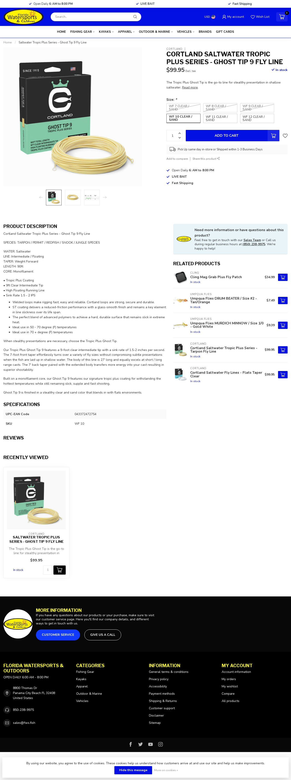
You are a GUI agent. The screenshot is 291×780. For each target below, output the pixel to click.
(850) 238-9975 (254, 244)
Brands (205, 32)
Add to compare (177, 159)
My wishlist (230, 686)
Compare (228, 694)
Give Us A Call (102, 635)
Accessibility (158, 686)
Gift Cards (225, 32)
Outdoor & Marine (154, 32)
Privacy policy (158, 679)
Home (61, 32)
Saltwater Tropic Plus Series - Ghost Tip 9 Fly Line (53, 42)
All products (230, 701)
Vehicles (184, 32)
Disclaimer (156, 715)
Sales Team (252, 240)
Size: (171, 99)
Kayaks (105, 32)
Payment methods (162, 694)
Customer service (58, 635)
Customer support (162, 708)
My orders (229, 679)
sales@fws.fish (24, 723)
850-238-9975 (23, 710)
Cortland (174, 49)
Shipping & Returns (163, 701)
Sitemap (155, 723)
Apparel (125, 32)
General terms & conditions (168, 672)
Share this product (205, 159)
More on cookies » (166, 770)
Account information (236, 672)
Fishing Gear (81, 32)
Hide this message (133, 770)
